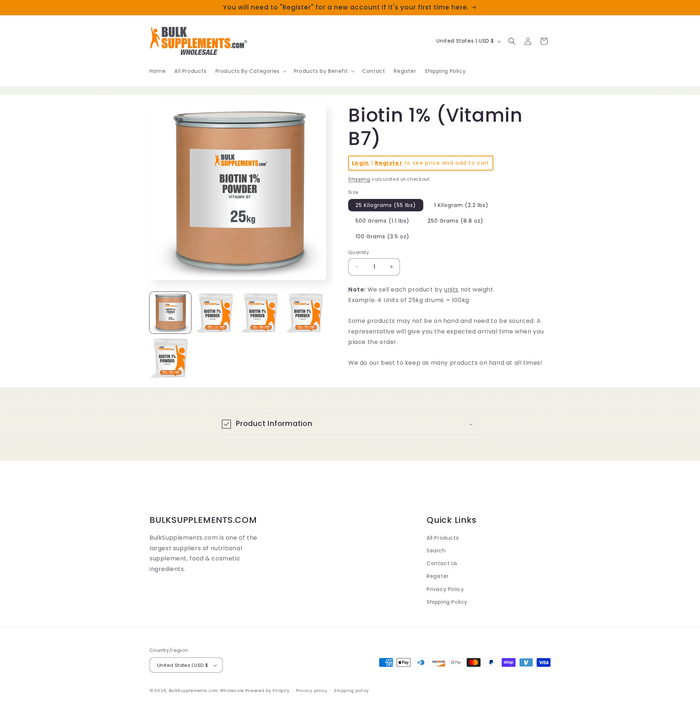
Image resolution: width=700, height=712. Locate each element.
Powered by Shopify (267, 691)
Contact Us (442, 563)
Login (360, 163)
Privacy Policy (445, 589)
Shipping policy (351, 690)
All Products (443, 537)
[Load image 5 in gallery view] (170, 358)
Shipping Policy (447, 602)
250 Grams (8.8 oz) (455, 220)
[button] (250, 71)
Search (436, 550)
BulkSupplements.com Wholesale (206, 691)
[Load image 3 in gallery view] (260, 312)
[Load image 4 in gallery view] (305, 312)
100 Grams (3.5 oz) (382, 236)
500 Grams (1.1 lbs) (382, 220)
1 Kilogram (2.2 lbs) (461, 205)
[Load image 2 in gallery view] (215, 312)
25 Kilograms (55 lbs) (385, 205)
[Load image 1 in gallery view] (170, 312)
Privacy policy (311, 690)
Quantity (358, 252)
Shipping (359, 179)
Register (388, 163)
